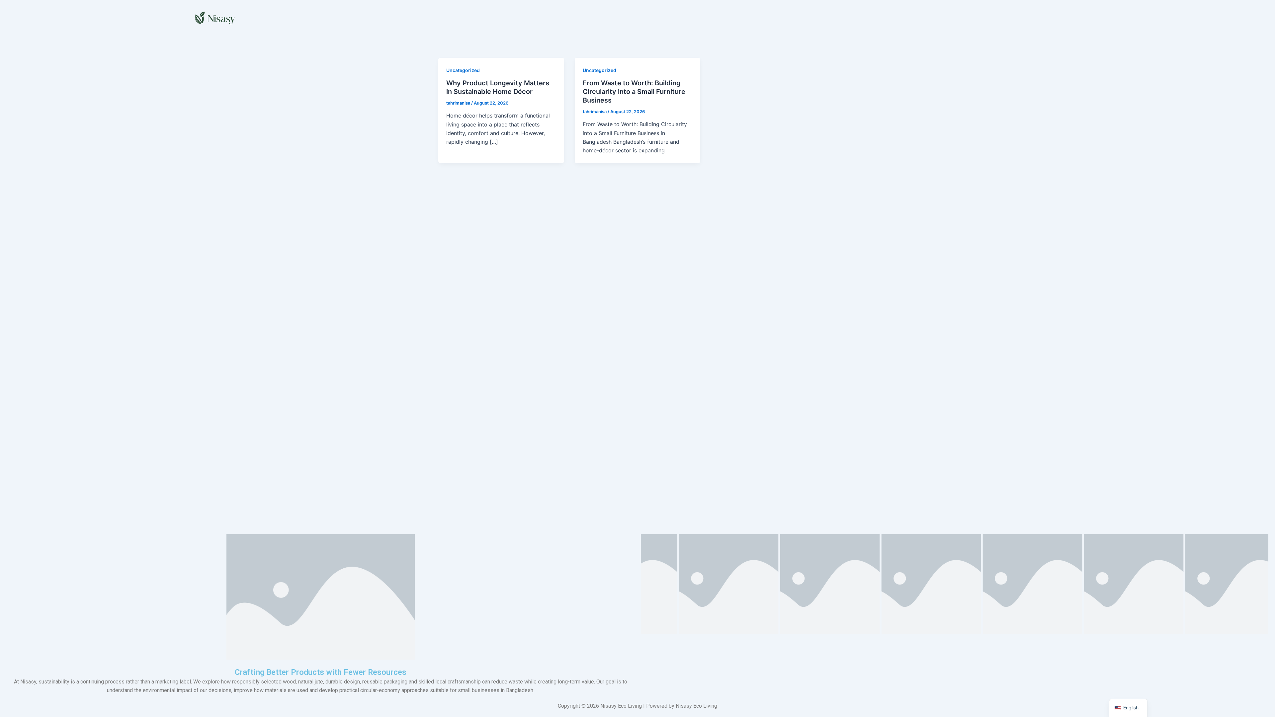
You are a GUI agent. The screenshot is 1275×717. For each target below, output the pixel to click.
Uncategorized (463, 70)
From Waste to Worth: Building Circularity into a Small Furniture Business (634, 91)
